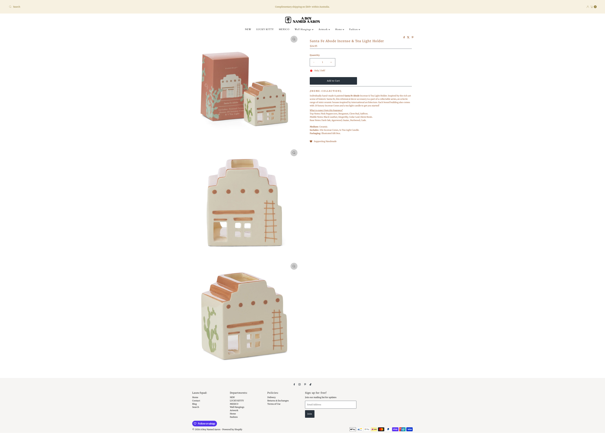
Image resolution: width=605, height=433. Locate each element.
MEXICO (284, 29)
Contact (196, 400)
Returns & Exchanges (278, 400)
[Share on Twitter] (408, 37)
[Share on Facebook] (404, 37)
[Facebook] (294, 384)
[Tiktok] (310, 384)
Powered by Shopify (232, 429)
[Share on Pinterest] (412, 37)
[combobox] (105, 7)
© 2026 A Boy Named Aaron (206, 429)
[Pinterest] (305, 384)
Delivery (271, 397)
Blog (194, 403)
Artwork (323, 29)
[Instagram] (299, 384)
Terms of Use (273, 403)
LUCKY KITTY (265, 29)
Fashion (354, 29)
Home (339, 29)
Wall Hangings (303, 29)
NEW (248, 29)
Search (195, 407)
